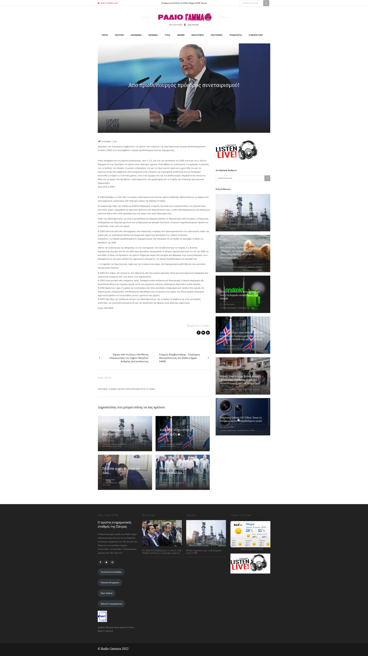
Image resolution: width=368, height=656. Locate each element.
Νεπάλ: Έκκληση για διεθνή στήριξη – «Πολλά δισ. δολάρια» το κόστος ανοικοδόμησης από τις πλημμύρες (241, 380)
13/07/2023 (150, 559)
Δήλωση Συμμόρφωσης (111, 604)
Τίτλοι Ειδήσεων (109, 444)
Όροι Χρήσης (107, 593)
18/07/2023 (177, 120)
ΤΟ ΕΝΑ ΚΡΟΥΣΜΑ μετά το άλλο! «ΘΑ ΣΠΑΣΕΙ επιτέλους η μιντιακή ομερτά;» (161, 551)
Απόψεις (122, 444)
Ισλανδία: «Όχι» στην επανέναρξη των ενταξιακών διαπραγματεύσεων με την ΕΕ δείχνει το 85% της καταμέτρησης (242, 336)
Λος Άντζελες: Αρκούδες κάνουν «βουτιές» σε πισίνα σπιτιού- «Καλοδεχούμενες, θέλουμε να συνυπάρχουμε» (238, 252)
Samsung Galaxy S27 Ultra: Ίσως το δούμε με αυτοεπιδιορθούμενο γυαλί (241, 419)
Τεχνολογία (243, 308)
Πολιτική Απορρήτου (110, 582)
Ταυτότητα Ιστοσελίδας (111, 572)
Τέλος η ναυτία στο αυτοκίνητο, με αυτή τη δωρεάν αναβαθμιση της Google (240, 295)
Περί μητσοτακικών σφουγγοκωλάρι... (173, 470)
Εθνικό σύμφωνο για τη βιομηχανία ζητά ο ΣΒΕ (204, 551)
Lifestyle (242, 267)
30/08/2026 (228, 221)
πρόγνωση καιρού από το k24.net (252, 549)
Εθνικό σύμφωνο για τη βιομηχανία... (118, 432)
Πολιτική (117, 446)
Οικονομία (107, 446)
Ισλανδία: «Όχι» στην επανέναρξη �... (174, 432)
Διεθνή (163, 446)
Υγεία (258, 267)
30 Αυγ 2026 (109, 441)
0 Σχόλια (194, 120)
